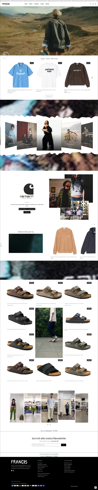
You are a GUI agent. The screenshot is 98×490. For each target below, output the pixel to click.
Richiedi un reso (68, 462)
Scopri (12, 145)
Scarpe (42, 3)
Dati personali (67, 465)
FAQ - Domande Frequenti (44, 473)
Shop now (27, 212)
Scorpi (85, 145)
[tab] (43, 59)
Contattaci (40, 469)
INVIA (63, 444)
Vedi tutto (49, 96)
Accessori (36, 3)
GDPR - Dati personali (69, 472)
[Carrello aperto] (95, 4)
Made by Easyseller (74, 486)
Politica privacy (41, 476)
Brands (47, 3)
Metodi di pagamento (43, 465)
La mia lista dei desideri (69, 470)
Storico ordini (67, 469)
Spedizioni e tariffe (42, 464)
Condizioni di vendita (42, 475)
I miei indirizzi (67, 467)
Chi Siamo (40, 462)
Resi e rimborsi (41, 467)
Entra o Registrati (68, 464)
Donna (30, 3)
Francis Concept (17, 481)
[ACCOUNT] (93, 4)
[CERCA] (90, 4)
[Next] (92, 77)
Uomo (26, 3)
